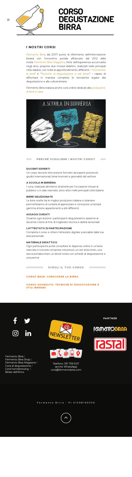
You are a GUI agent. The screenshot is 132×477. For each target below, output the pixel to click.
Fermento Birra (35, 54)
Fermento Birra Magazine (49, 62)
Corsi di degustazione (18, 365)
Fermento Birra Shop (17, 359)
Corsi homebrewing (17, 368)
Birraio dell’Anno (14, 372)
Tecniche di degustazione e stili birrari (65, 73)
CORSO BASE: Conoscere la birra (52, 276)
